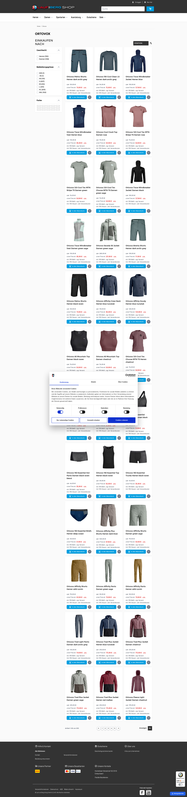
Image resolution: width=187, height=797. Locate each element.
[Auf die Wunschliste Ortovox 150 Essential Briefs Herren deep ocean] (89, 551)
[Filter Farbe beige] (58, 107)
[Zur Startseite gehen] (53, 7)
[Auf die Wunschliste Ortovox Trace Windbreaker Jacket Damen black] (148, 211)
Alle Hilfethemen (40, 751)
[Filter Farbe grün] (53, 105)
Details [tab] (93, 382)
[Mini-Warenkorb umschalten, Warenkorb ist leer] (150, 8)
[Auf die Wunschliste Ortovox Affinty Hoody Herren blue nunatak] (148, 321)
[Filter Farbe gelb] (44, 109)
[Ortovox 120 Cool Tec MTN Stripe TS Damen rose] (138, 116)
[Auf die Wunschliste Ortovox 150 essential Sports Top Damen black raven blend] (148, 438)
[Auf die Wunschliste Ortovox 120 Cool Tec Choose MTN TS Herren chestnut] (148, 380)
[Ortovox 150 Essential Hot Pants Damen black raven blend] (79, 457)
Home (38, 26)
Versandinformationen (70, 755)
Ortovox (44, 26)
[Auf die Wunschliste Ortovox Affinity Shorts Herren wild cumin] (89, 607)
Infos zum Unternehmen (132, 751)
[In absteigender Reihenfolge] (151, 43)
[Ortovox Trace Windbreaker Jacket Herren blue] (138, 61)
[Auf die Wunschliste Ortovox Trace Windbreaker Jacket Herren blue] (148, 97)
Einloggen (138, 2)
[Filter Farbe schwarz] (39, 105)
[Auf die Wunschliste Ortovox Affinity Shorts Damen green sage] (148, 551)
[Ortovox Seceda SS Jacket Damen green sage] (108, 230)
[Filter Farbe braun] (44, 107)
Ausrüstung (76, 17)
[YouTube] (148, 792)
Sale (101, 17)
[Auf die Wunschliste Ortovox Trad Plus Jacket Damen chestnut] (148, 662)
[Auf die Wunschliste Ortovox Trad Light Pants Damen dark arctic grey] (89, 662)
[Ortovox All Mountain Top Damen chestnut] (108, 340)
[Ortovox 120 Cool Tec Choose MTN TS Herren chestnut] (138, 340)
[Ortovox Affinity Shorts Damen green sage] (138, 515)
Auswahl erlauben (93, 420)
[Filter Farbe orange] (53, 107)
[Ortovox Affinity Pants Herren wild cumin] (138, 570)
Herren (35, 17)
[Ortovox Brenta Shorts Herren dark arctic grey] (138, 230)
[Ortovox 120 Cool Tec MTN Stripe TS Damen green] (79, 171)
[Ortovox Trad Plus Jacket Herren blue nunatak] (108, 626)
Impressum (78, 789)
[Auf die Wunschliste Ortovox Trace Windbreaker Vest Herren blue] (89, 152)
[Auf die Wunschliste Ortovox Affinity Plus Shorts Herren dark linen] (119, 551)
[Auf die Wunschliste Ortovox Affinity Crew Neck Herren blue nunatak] (119, 321)
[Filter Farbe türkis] (39, 109)
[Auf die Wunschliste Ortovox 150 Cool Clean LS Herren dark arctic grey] (119, 97)
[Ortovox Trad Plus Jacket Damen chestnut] (138, 626)
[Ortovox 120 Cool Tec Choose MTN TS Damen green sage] (108, 171)
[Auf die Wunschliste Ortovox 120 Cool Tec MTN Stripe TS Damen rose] (148, 152)
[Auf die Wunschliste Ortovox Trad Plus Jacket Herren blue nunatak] (119, 662)
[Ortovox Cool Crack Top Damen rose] (108, 116)
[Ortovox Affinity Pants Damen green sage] (108, 570)
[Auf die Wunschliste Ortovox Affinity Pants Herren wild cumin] (148, 607)
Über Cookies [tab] (123, 382)
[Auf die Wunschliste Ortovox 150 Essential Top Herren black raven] (119, 496)
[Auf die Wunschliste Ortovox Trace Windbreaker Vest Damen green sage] (89, 266)
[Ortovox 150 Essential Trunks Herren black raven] (138, 457)
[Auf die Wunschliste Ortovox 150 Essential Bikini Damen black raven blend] (119, 438)
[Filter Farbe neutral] (48, 109)
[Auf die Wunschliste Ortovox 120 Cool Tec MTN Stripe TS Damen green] (89, 211)
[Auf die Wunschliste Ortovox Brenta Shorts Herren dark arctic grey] (148, 266)
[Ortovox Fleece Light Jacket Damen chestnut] (138, 681)
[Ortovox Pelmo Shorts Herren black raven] (79, 285)
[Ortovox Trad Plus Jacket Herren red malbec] (108, 681)
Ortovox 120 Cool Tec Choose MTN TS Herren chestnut (136, 359)
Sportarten (60, 17)
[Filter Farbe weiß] (58, 109)
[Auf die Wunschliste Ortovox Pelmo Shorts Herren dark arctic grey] (89, 97)
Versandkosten (85, 93)
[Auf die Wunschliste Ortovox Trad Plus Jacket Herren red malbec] (119, 718)
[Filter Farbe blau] (44, 105)
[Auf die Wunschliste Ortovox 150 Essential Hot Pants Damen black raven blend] (89, 496)
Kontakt (37, 755)
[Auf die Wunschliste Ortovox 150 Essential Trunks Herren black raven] (148, 496)
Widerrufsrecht (69, 789)
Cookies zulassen (122, 420)
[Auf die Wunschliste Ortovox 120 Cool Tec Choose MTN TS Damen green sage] (119, 211)
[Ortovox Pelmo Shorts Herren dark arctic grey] (79, 61)
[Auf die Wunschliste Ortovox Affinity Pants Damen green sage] (119, 607)
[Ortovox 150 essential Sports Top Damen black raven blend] (138, 399)
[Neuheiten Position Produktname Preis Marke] (141, 43)
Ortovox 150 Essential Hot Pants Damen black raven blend (78, 475)
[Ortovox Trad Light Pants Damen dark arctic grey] (79, 626)
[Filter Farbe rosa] (48, 107)
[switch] (82, 412)
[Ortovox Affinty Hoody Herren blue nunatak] (138, 285)
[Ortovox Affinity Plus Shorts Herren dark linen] (108, 515)
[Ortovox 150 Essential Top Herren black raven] (108, 457)
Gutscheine (91, 17)
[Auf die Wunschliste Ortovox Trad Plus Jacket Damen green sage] (89, 718)
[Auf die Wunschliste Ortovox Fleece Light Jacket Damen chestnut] (148, 718)
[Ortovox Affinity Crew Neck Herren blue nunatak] (108, 285)
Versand (82, 90)
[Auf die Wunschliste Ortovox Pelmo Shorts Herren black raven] (89, 321)
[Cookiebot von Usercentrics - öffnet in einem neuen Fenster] (126, 375)
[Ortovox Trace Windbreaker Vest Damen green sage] (79, 230)
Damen (47, 17)
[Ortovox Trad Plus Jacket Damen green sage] (79, 681)
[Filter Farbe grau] (48, 105)
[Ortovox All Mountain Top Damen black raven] (79, 340)
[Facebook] (142, 792)
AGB (61, 789)
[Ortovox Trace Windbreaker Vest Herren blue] (79, 116)
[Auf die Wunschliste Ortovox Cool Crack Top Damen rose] (119, 152)
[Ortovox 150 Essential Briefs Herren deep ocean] (79, 515)
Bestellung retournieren (42, 759)
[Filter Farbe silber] (53, 109)
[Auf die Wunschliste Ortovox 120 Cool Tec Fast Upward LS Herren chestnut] (89, 438)
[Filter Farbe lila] (39, 107)
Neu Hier (149, 2)
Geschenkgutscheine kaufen (104, 751)
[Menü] (184, 772)
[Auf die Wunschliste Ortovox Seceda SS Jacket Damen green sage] (119, 266)
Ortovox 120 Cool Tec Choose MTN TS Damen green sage (106, 190)
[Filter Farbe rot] (58, 105)
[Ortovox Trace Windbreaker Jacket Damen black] (138, 171)
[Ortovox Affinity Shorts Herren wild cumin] (79, 570)
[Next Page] (118, 728)
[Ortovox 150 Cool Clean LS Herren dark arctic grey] (108, 61)
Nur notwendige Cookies (65, 420)
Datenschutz (54, 789)
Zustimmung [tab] (64, 382)
